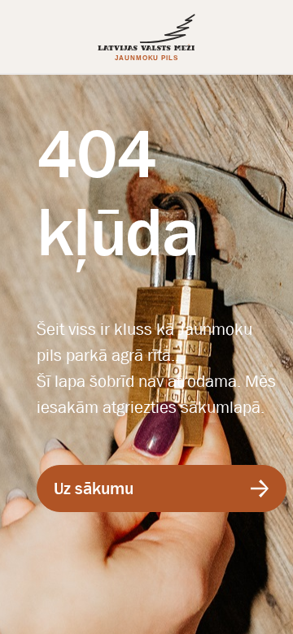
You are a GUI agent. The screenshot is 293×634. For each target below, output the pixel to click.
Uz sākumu (93, 488)
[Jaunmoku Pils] (146, 36)
